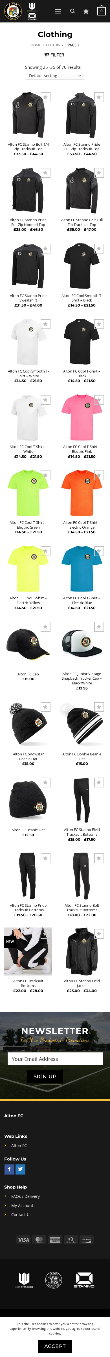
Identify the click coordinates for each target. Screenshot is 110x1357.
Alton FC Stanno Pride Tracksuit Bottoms (28, 907)
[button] (58, 11)
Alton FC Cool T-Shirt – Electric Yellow (28, 600)
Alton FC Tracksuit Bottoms (28, 983)
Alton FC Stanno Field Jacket (82, 983)
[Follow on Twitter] (20, 1169)
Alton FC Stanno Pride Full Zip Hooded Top (28, 222)
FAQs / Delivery (25, 1196)
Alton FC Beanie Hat (28, 830)
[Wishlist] (86, 11)
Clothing (54, 45)
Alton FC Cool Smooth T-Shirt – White (28, 373)
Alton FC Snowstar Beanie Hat (28, 756)
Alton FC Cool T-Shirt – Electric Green (28, 524)
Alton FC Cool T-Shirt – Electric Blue (81, 600)
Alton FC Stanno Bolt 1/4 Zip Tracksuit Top (28, 146)
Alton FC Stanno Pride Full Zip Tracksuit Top (81, 146)
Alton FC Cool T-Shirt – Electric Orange (81, 524)
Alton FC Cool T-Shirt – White (28, 449)
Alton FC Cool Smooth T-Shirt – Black (81, 298)
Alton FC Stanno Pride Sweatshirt (28, 298)
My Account (22, 1205)
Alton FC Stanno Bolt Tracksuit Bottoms (82, 907)
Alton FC (19, 1145)
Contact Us (21, 1214)
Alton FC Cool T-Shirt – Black (81, 373)
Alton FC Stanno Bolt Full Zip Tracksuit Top (82, 222)
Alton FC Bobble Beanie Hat (81, 756)
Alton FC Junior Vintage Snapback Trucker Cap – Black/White (82, 678)
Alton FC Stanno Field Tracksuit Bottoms (82, 832)
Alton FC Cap (28, 674)
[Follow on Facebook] (9, 1169)
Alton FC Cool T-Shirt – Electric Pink (81, 449)
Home (36, 45)
